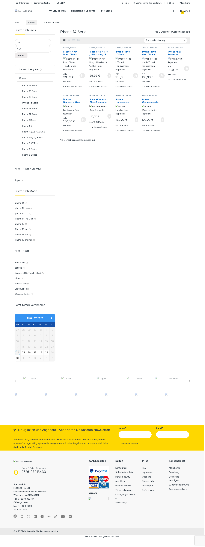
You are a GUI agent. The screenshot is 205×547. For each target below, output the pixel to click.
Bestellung (174, 472)
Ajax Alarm (120, 481)
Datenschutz (148, 481)
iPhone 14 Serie (30, 102)
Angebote (67, 95)
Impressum (147, 472)
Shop (171, 3)
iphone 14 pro (21, 213)
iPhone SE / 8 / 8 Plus (32, 137)
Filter (21, 55)
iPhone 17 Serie (29, 85)
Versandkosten (179, 79)
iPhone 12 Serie (29, 114)
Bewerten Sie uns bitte (83, 10)
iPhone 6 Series (29, 149)
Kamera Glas (21, 283)
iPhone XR (27, 126)
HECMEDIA (60, 3)
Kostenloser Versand (72, 86)
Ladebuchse (21, 288)
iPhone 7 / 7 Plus (30, 143)
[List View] (73, 40)
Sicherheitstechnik (42, 3)
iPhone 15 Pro (21, 234)
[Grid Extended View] (69, 40)
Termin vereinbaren (178, 489)
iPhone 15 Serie (29, 97)
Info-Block (106, 10)
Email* (159, 428)
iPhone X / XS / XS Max (33, 131)
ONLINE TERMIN (57, 10)
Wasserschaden (22, 294)
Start (17, 22)
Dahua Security (122, 476)
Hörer (17, 278)
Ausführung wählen (79, 75)
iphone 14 (19, 203)
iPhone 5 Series (29, 154)
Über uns (146, 476)
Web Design (121, 502)
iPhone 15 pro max (24, 240)
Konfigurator (121, 468)
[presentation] (189, 381)
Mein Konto (185, 3)
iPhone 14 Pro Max (24, 218)
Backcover (20, 262)
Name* (122, 428)
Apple (17, 180)
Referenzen (148, 490)
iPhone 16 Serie (29, 91)
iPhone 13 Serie (29, 108)
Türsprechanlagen (124, 490)
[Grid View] (64, 40)
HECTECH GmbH (25, 531)
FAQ (144, 468)
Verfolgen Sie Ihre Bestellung (149, 3)
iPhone (31, 22)
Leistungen (147, 485)
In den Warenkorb (105, 75)
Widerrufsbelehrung (178, 484)
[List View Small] (78, 40)
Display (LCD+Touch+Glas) (28, 273)
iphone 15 (19, 224)
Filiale (126, 3)
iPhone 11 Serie (29, 120)
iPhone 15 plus (22, 229)
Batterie (18, 267)
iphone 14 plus (22, 208)
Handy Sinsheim (22, 3)
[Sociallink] (15, 516)
